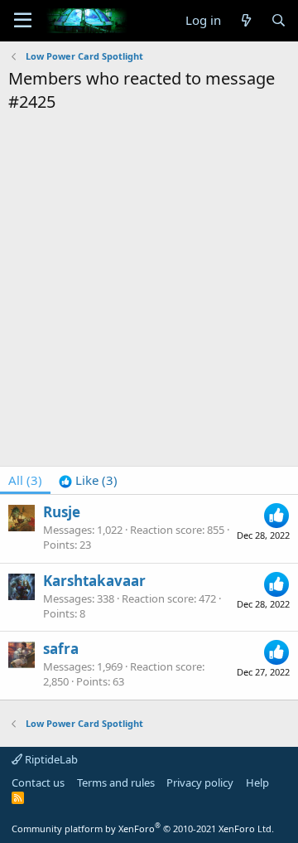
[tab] (88, 480)
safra (61, 648)
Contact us (38, 782)
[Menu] (22, 20)
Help (257, 782)
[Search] (278, 20)
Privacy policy (199, 782)
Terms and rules (116, 782)
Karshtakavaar (94, 580)
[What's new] (245, 20)
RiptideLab (50, 759)
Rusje (61, 511)
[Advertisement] (149, 271)
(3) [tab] (25, 480)
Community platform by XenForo (143, 828)
